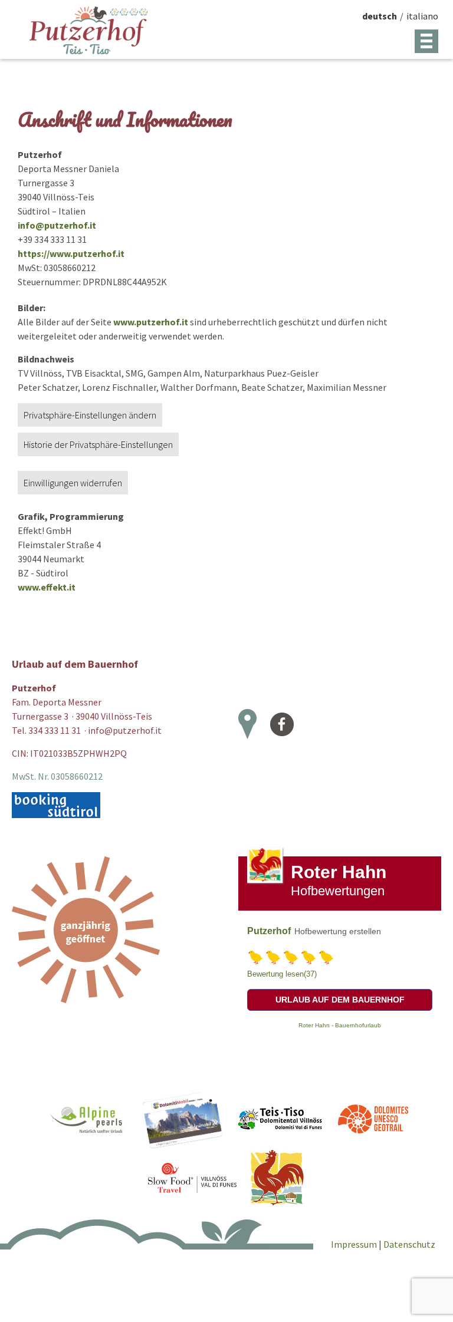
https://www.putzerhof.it (71, 253)
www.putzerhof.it (150, 322)
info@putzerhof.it (57, 225)
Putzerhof (269, 931)
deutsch (379, 16)
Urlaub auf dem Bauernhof (340, 999)
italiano (422, 16)
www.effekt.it (47, 587)
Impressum (355, 1244)
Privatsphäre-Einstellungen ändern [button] (90, 415)
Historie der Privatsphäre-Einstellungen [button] (98, 444)
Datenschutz (409, 1244)
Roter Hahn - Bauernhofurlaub (339, 1025)
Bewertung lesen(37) (282, 974)
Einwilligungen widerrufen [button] (73, 483)
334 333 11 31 (54, 730)
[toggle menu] (426, 41)
